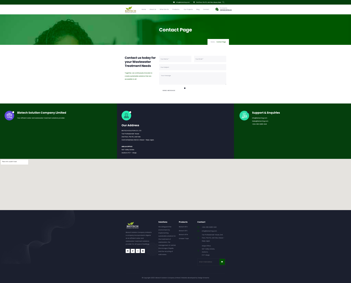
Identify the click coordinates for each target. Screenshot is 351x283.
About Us (153, 9)
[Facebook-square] (128, 251)
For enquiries (223, 8)
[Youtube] (143, 251)
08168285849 (226, 10)
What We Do (164, 9)
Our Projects (188, 9)
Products (175, 9)
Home (144, 9)
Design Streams (203, 278)
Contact (206, 9)
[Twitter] (133, 251)
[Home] (131, 9)
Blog (197, 9)
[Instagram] (138, 251)
